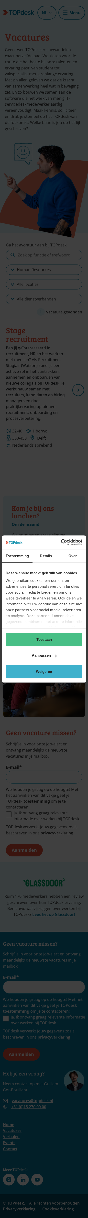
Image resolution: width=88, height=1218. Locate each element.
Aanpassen (41, 655)
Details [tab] (46, 556)
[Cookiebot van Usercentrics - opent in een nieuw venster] (62, 542)
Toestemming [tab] (17, 556)
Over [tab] (72, 556)
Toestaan (44, 639)
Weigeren (44, 671)
